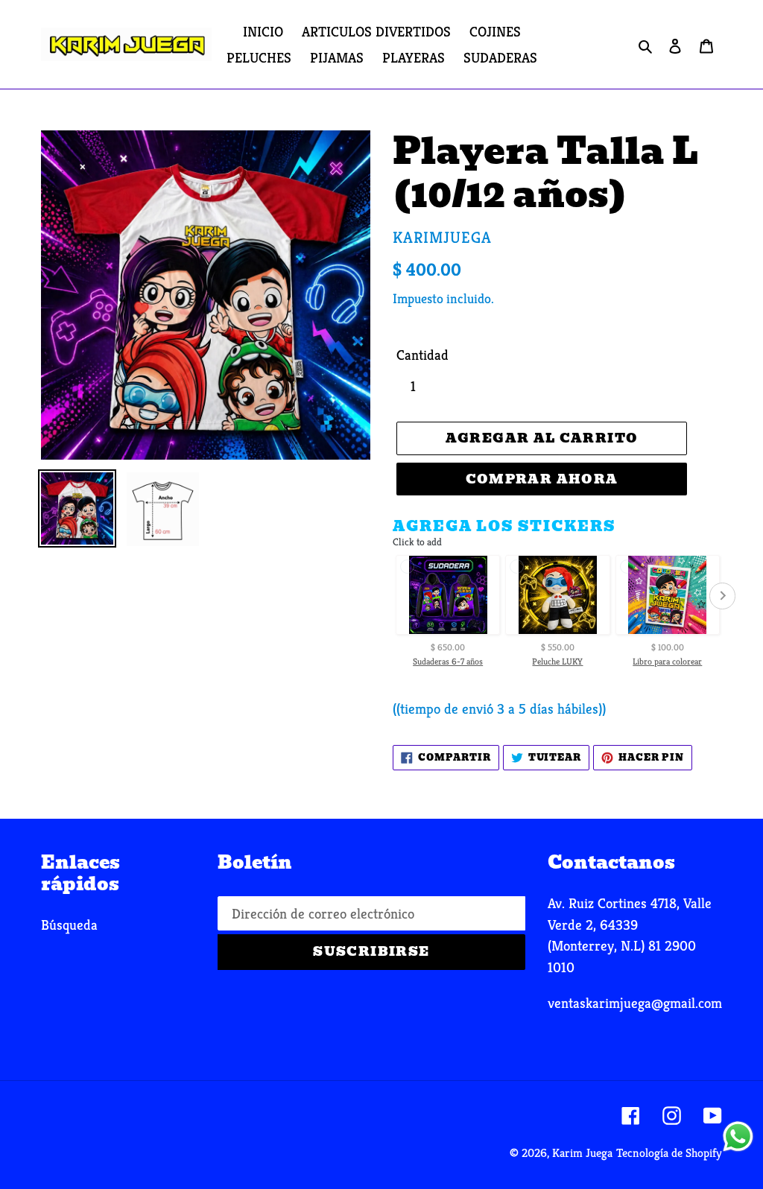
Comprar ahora (542, 479)
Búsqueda (69, 924)
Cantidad (422, 355)
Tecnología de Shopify (669, 1153)
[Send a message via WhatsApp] (738, 1136)
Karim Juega (582, 1153)
